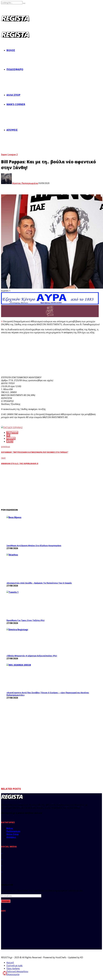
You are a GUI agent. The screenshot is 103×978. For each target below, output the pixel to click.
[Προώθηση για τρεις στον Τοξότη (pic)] (26, 604)
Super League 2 (9, 154)
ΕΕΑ (8, 435)
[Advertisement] (50, 355)
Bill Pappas (12, 432)
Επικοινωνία (12, 974)
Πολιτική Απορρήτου (17, 971)
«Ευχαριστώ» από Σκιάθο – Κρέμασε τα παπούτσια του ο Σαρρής (39, 583)
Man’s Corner (15, 104)
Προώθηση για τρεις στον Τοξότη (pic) (25, 620)
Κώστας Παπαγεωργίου (25, 183)
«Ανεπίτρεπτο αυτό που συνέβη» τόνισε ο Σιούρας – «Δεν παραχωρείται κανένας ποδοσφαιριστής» (47, 693)
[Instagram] (2, 864)
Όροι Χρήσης (13, 968)
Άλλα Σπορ (13, 94)
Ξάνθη (9, 441)
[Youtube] (2, 870)
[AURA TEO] (50, 303)
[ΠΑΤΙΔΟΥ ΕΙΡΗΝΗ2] (12, 427)
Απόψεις (12, 129)
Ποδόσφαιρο (14, 69)
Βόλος (10, 50)
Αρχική (10, 962)
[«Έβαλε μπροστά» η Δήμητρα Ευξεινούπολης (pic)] (26, 640)
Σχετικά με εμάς (14, 965)
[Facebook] (2, 852)
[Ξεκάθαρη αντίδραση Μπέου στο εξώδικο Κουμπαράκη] (26, 529)
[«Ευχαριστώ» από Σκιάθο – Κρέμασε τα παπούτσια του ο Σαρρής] (26, 566)
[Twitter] (2, 858)
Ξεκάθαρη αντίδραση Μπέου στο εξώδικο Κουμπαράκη (33, 545)
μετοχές (10, 438)
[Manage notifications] (5, 973)
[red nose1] (50, 316)
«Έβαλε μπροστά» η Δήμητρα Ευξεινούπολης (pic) (31, 655)
